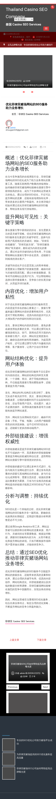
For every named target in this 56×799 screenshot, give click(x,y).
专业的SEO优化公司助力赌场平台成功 (38, 44)
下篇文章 (41, 639)
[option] (28, 71)
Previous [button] (12, 686)
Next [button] (45, 686)
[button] (46, 29)
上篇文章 (14, 639)
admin (13, 127)
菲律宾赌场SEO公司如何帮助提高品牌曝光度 (27, 85)
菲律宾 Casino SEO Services (19, 621)
